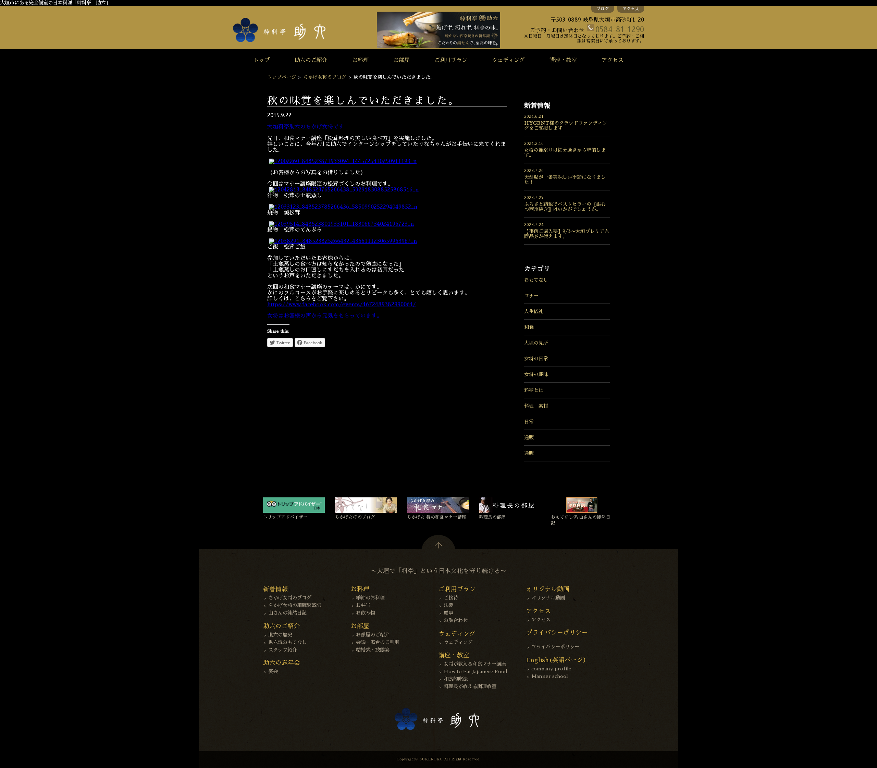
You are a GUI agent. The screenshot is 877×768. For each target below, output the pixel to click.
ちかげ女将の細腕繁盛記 (294, 605)
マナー (531, 295)
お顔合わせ (456, 620)
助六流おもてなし (287, 642)
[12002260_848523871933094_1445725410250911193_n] (342, 161)
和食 (529, 327)
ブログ (602, 9)
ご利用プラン (450, 60)
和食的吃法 (456, 679)
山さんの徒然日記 (287, 612)
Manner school (549, 676)
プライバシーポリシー (555, 646)
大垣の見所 (536, 342)
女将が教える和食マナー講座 (475, 663)
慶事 (448, 612)
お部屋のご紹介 (373, 634)
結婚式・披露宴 (373, 649)
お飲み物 (365, 612)
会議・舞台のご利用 (377, 642)
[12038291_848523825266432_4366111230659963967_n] (343, 241)
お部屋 (401, 60)
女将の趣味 (536, 374)
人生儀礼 (533, 311)
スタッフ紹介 (282, 649)
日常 (529, 421)
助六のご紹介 (311, 60)
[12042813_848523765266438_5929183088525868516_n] (343, 190)
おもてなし (536, 279)
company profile (551, 668)
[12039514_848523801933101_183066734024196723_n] (341, 224)
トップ (262, 60)
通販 (529, 437)
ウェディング (508, 60)
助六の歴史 (280, 634)
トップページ (281, 77)
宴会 (273, 671)
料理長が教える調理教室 (470, 686)
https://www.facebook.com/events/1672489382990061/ (341, 304)
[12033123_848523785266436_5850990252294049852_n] (343, 207)
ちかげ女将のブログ (324, 77)
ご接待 (451, 597)
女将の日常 (536, 358)
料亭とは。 (536, 390)
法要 (448, 605)
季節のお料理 (370, 597)
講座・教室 (563, 60)
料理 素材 (536, 406)
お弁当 (363, 605)
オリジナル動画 (548, 597)
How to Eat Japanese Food (475, 671)
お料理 (360, 60)
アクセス (630, 9)
